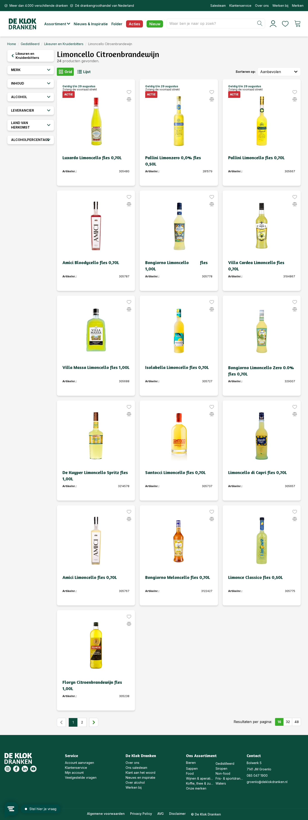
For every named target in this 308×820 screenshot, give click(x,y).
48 (296, 722)
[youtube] (33, 769)
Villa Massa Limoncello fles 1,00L (95, 367)
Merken (297, 5)
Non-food (223, 773)
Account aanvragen (79, 763)
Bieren (191, 763)
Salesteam (218, 5)
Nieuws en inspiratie (140, 777)
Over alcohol (135, 782)
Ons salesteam (136, 767)
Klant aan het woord (140, 772)
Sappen (192, 768)
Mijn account (74, 772)
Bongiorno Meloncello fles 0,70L (177, 577)
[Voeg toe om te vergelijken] (129, 99)
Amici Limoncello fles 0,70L (89, 577)
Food (190, 773)
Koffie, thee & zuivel (199, 783)
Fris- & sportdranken (229, 778)
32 (288, 722)
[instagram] (8, 769)
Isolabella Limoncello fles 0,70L (177, 367)
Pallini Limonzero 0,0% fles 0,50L (173, 161)
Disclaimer (177, 813)
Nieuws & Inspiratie (91, 24)
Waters (221, 783)
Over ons (262, 5)
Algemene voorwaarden (106, 813)
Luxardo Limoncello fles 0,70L (92, 157)
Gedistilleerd (30, 44)
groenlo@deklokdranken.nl (267, 782)
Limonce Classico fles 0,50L (255, 577)
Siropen (221, 768)
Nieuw (154, 24)
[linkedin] (25, 769)
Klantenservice (240, 5)
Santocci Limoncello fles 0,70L (175, 472)
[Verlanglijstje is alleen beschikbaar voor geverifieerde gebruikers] (129, 92)
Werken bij (280, 5)
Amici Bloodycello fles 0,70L (90, 262)
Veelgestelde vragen (81, 777)
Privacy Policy (141, 813)
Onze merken (196, 788)
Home (11, 44)
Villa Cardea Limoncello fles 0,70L (256, 266)
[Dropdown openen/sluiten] (296, 71)
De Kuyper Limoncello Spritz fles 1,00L (95, 475)
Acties (134, 24)
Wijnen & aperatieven (199, 778)
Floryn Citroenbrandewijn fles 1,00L (92, 685)
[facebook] (16, 769)
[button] (59, 24)
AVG (160, 813)
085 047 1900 (257, 775)
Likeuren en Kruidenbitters (63, 44)
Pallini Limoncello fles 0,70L (256, 157)
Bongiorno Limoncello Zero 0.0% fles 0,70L (261, 371)
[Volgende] (93, 722)
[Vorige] (61, 722)
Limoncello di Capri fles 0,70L (257, 472)
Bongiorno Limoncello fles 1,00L (176, 266)
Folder (116, 24)
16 (279, 722)
